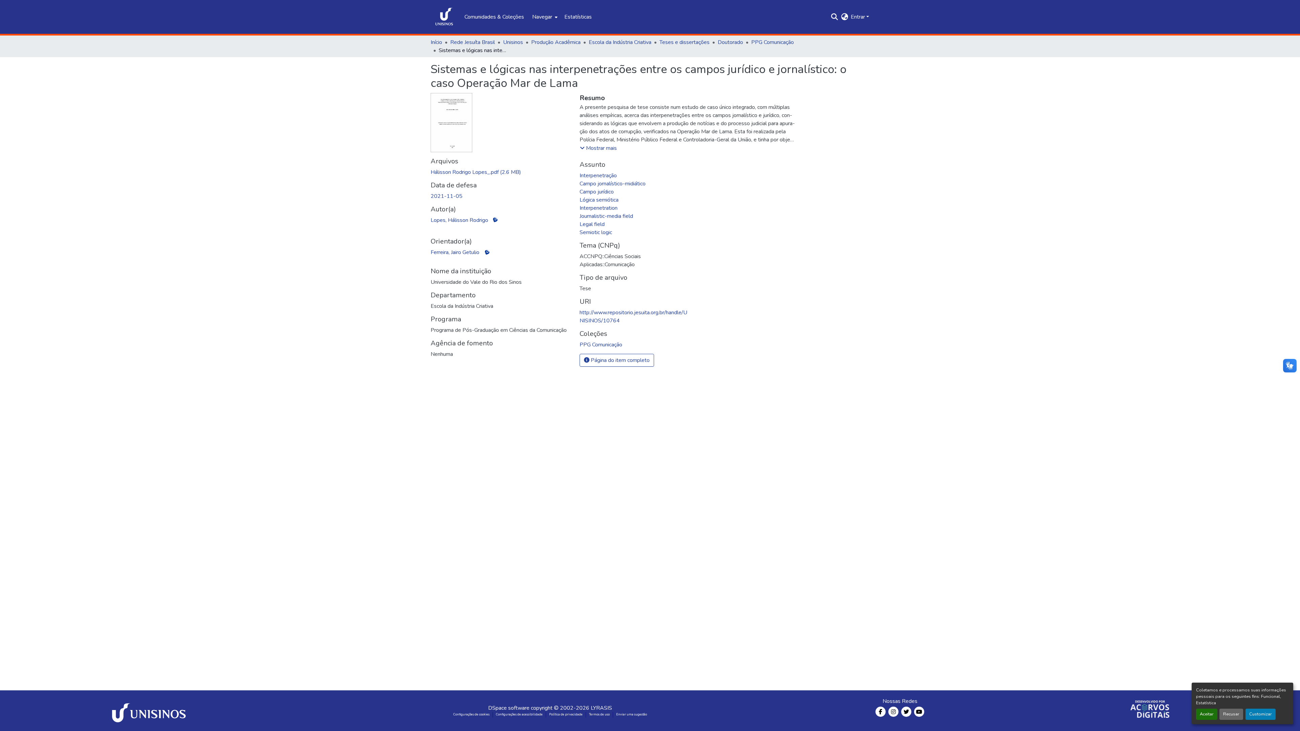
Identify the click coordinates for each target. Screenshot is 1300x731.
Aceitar (1207, 714)
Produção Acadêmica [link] (556, 42)
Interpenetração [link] (598, 175)
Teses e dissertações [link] (684, 42)
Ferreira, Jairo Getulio (455, 252)
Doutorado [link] (730, 42)
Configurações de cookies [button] (471, 714)
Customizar (1260, 714)
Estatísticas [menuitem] (578, 17)
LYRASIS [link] (601, 708)
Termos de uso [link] (599, 714)
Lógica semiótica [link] (599, 200)
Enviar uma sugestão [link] (631, 714)
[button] (444, 16)
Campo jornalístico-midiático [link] (613, 183)
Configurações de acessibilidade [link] (519, 714)
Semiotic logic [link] (596, 232)
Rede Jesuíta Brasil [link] (472, 42)
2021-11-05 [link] (446, 196)
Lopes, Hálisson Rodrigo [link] (459, 220)
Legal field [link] (592, 224)
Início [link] (436, 42)
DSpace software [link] (508, 708)
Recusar (1231, 714)
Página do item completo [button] (619, 360)
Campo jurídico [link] (597, 192)
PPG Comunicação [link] (772, 42)
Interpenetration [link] (599, 208)
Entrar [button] (858, 17)
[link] (501, 172)
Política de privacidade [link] (566, 714)
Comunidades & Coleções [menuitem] (494, 17)
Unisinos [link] (513, 42)
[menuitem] (544, 17)
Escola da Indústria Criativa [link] (620, 42)
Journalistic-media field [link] (606, 216)
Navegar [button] (542, 17)
